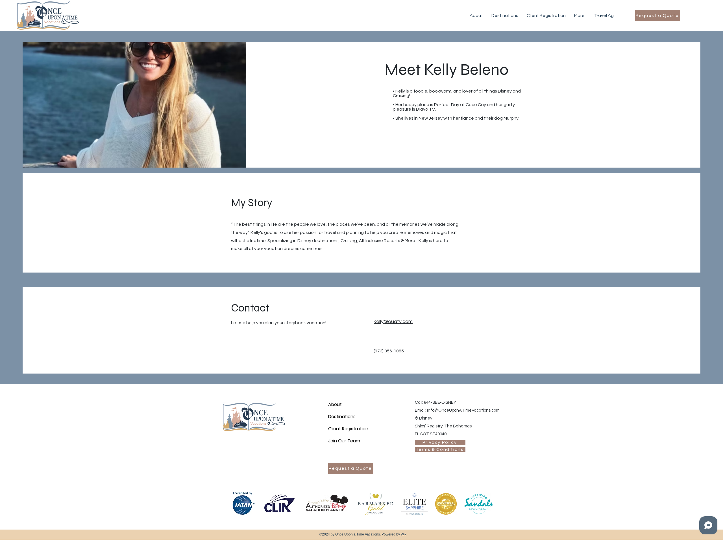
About (335, 404)
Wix (403, 534)
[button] (476, 15)
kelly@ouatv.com (393, 321)
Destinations (342, 416)
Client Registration (348, 428)
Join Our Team (344, 441)
